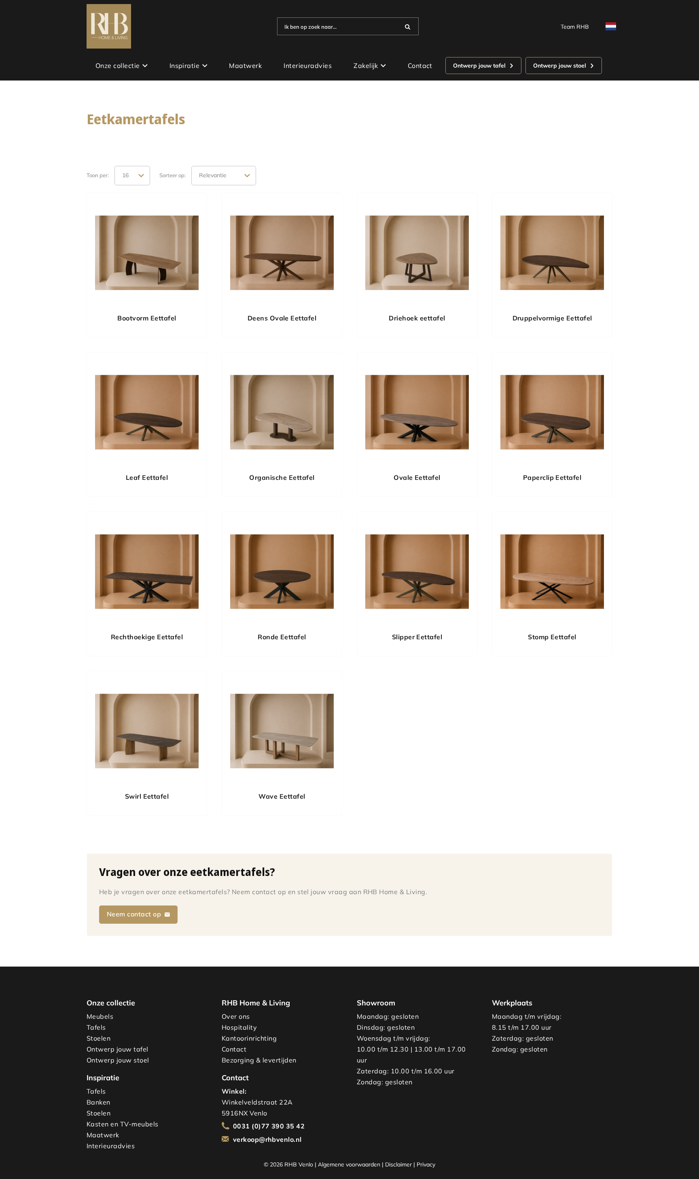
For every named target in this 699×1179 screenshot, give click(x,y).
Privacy (426, 1164)
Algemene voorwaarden (349, 1164)
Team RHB (575, 26)
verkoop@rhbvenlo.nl (267, 1139)
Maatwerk (245, 65)
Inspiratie (184, 65)
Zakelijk (366, 65)
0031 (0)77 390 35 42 (269, 1126)
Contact (420, 65)
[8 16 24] (132, 175)
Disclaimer (398, 1164)
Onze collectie (117, 65)
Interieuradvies (308, 65)
